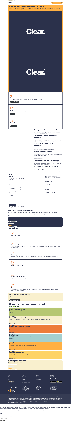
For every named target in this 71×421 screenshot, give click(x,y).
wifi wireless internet (35, 399)
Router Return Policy (53, 389)
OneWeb (37, 376)
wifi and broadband (41, 399)
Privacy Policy (38, 386)
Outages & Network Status (26, 382)
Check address (11, 223)
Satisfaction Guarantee (25, 389)
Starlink (37, 375)
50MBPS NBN (24, 401)
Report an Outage (52, 387)
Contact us (52, 375)
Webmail (37, 388)
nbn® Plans (24, 375)
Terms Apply (11, 296)
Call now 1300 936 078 (14, 101)
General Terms (24, 386)
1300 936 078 (49, 181)
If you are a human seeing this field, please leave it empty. (17, 207)
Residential (10, 0)
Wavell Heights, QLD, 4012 (29, 398)
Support (23, 379)
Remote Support (24, 390)
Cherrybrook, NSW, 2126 (16, 398)
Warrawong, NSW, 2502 (22, 398)
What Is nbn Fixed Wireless (40, 401)
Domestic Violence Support (53, 388)
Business (15, 0)
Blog (9, 376)
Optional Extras (24, 376)
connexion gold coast (29, 399)
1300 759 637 (52, 376)
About (9, 375)
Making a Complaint (38, 387)
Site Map (37, 389)
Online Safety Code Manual (25, 388)
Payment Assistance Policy (53, 386)
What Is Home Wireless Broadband (31, 401)
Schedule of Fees (24, 387)
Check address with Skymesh (57, 2)
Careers (9, 379)
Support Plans (38, 379)
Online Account (13, 126)
